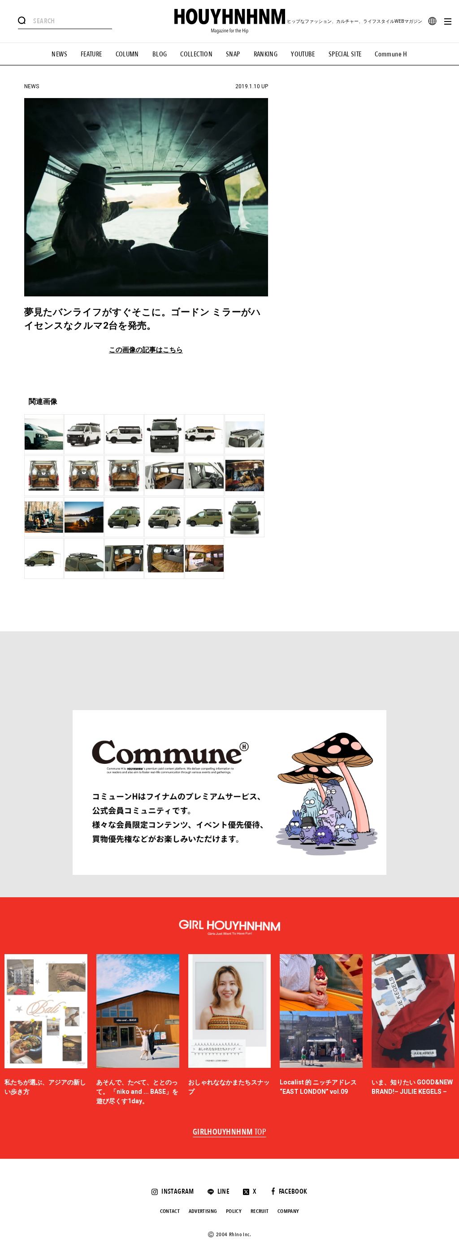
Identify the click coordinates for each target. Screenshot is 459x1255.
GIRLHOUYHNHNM (230, 1132)
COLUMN (127, 54)
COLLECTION (196, 54)
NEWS (59, 54)
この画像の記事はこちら (146, 350)
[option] (45, 1030)
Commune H (391, 54)
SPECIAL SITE (345, 54)
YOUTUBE (303, 54)
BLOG (159, 54)
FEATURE (91, 54)
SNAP (233, 54)
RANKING (266, 54)
